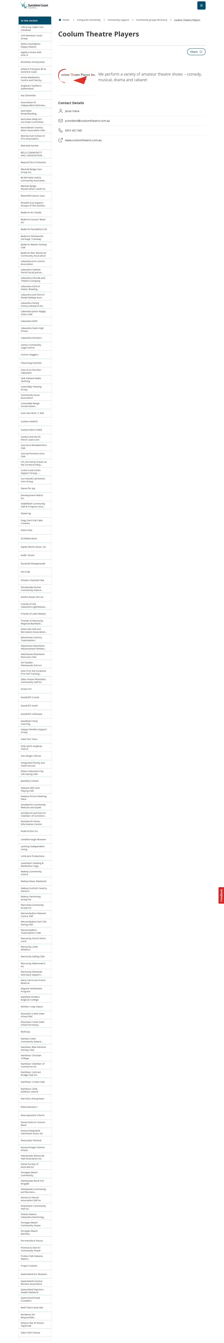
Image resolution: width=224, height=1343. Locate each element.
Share (194, 52)
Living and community (89, 19)
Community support (118, 19)
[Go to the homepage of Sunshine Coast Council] (44, 5)
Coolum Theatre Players (187, 19)
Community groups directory (151, 19)
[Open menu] (201, 5)
